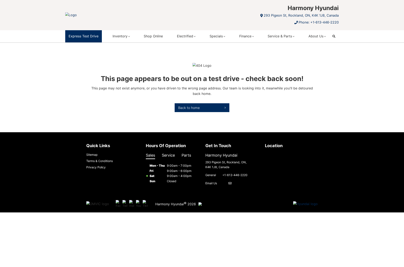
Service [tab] (168, 155)
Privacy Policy (96, 167)
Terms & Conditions (99, 161)
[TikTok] (145, 204)
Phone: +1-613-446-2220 (319, 22)
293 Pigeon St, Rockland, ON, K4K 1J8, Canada (301, 15)
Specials (216, 36)
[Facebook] (118, 204)
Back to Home (189, 108)
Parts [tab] (186, 155)
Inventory (120, 36)
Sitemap (92, 154)
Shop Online (153, 36)
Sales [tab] (150, 155)
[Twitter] (125, 204)
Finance (245, 36)
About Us (315, 36)
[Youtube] (138, 204)
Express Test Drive (83, 36)
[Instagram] (131, 204)
